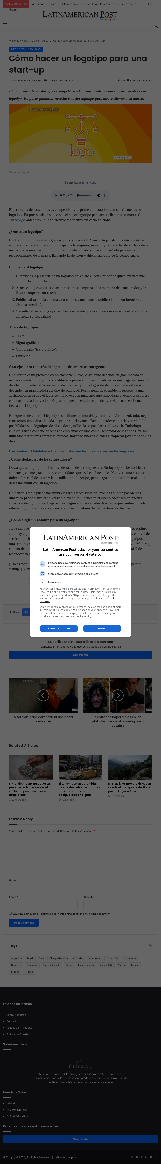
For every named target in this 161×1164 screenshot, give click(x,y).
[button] (80, 582)
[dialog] (80, 582)
